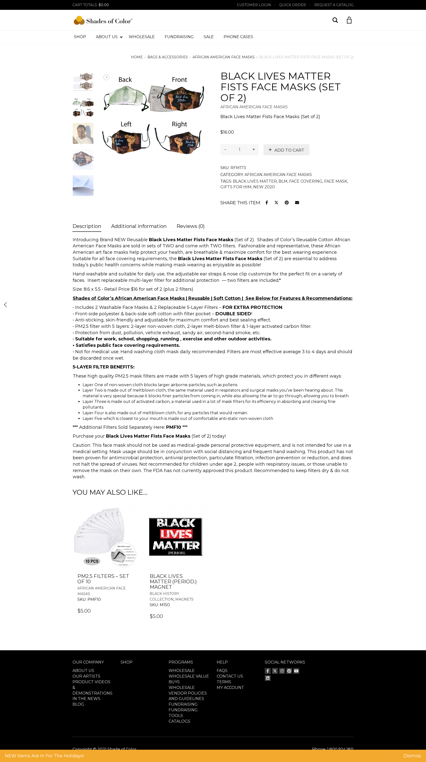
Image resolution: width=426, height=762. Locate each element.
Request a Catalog (334, 5)
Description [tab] (86, 226)
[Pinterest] (289, 671)
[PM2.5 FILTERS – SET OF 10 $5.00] (5, 305)
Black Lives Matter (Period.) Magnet (173, 581)
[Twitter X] (275, 671)
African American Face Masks (224, 57)
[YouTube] (296, 671)
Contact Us (230, 676)
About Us (83, 670)
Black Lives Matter (255, 181)
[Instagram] (282, 671)
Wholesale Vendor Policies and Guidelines (188, 693)
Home (137, 57)
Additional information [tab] (139, 226)
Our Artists (86, 676)
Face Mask (335, 181)
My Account (230, 687)
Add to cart (289, 150)
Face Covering (305, 181)
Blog (78, 704)
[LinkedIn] (268, 678)
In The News (86, 698)
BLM (283, 181)
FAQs (222, 670)
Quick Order (292, 5)
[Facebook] (268, 671)
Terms (224, 682)
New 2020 (264, 187)
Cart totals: (90, 5)
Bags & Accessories (167, 57)
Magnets (184, 599)
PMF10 (173, 427)
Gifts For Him (235, 187)
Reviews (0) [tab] (191, 226)
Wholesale (182, 670)
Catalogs (179, 721)
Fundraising (183, 704)
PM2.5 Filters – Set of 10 (103, 579)
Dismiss (412, 756)
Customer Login (254, 5)
